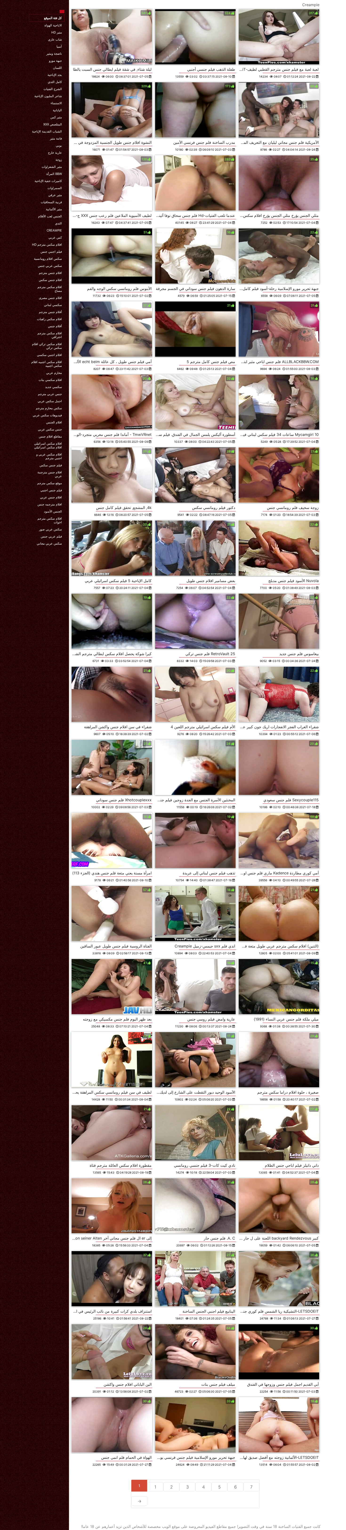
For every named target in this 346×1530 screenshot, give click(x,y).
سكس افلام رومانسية (48, 259)
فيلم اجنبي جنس (51, 251)
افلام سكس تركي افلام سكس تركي (47, 346)
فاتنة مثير (56, 138)
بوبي (59, 145)
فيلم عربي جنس (51, 536)
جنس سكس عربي (50, 429)
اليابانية (57, 110)
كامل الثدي (55, 82)
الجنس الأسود (53, 511)
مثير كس (56, 117)
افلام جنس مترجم (50, 273)
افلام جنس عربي (51, 497)
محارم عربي (54, 373)
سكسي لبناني (53, 305)
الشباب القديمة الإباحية (47, 131)
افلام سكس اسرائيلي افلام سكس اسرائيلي (48, 445)
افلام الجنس (54, 422)
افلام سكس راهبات (49, 319)
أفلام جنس (55, 326)
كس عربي (55, 237)
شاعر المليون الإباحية (48, 96)
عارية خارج (55, 152)
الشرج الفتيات (53, 89)
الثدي (58, 223)
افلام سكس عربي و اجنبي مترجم (49, 456)
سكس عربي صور (50, 529)
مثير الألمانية (54, 209)
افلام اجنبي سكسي (49, 355)
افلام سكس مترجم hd (47, 244)
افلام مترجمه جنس (49, 504)
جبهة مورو (55, 60)
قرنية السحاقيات (51, 202)
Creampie (54, 230)
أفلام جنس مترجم (50, 312)
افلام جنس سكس (50, 280)
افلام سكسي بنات (50, 380)
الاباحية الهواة (53, 25)
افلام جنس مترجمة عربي (49, 474)
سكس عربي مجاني (49, 543)
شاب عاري (55, 39)
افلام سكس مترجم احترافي (49, 335)
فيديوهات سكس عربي (47, 415)
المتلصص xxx (52, 124)
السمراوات (55, 188)
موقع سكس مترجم (49, 483)
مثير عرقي (55, 195)
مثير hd (56, 32)
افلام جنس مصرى (50, 298)
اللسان (57, 68)
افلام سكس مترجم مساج (49, 289)
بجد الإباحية (55, 75)
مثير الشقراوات (52, 167)
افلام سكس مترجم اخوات (49, 520)
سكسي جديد (53, 387)
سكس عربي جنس (50, 266)
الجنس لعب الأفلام (50, 216)
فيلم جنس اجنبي (51, 490)
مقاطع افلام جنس (50, 436)
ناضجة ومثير (54, 53)
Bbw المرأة (54, 174)
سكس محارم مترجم (49, 408)
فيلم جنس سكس (51, 465)
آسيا (59, 46)
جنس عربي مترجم (50, 394)
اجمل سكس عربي (50, 401)
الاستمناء (56, 103)
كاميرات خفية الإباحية (48, 181)
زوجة (59, 159)
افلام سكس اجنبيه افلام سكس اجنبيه (46, 364)
